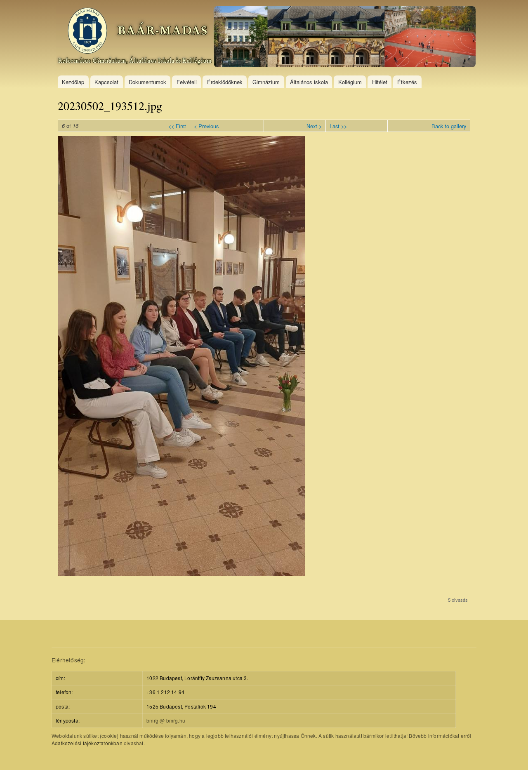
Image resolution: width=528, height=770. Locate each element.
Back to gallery (448, 126)
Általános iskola (309, 82)
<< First (177, 126)
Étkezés (407, 82)
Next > (314, 126)
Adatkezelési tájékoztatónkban (87, 742)
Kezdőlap (73, 82)
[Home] (267, 37)
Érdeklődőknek (225, 82)
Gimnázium (266, 82)
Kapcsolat (106, 82)
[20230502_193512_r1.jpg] (181, 573)
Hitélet (379, 82)
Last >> (338, 126)
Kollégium (350, 82)
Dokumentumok (147, 82)
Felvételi (187, 82)
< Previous (206, 126)
